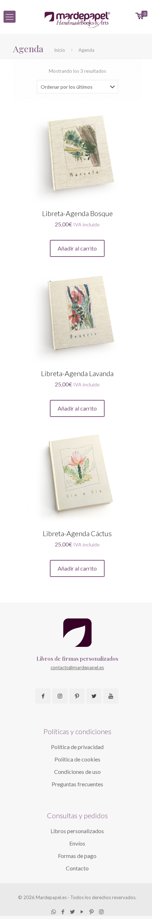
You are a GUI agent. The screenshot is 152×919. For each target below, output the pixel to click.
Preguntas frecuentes (77, 784)
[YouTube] (82, 911)
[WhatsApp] (53, 911)
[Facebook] (63, 911)
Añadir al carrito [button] (77, 248)
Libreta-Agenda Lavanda (77, 373)
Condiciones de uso (77, 771)
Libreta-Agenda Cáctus (77, 533)
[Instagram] (101, 911)
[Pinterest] (91, 911)
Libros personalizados (77, 830)
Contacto (77, 868)
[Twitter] (72, 911)
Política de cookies (77, 759)
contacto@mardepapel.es (77, 667)
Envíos (77, 843)
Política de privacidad (77, 746)
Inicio (59, 50)
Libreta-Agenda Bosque (77, 213)
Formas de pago (77, 855)
